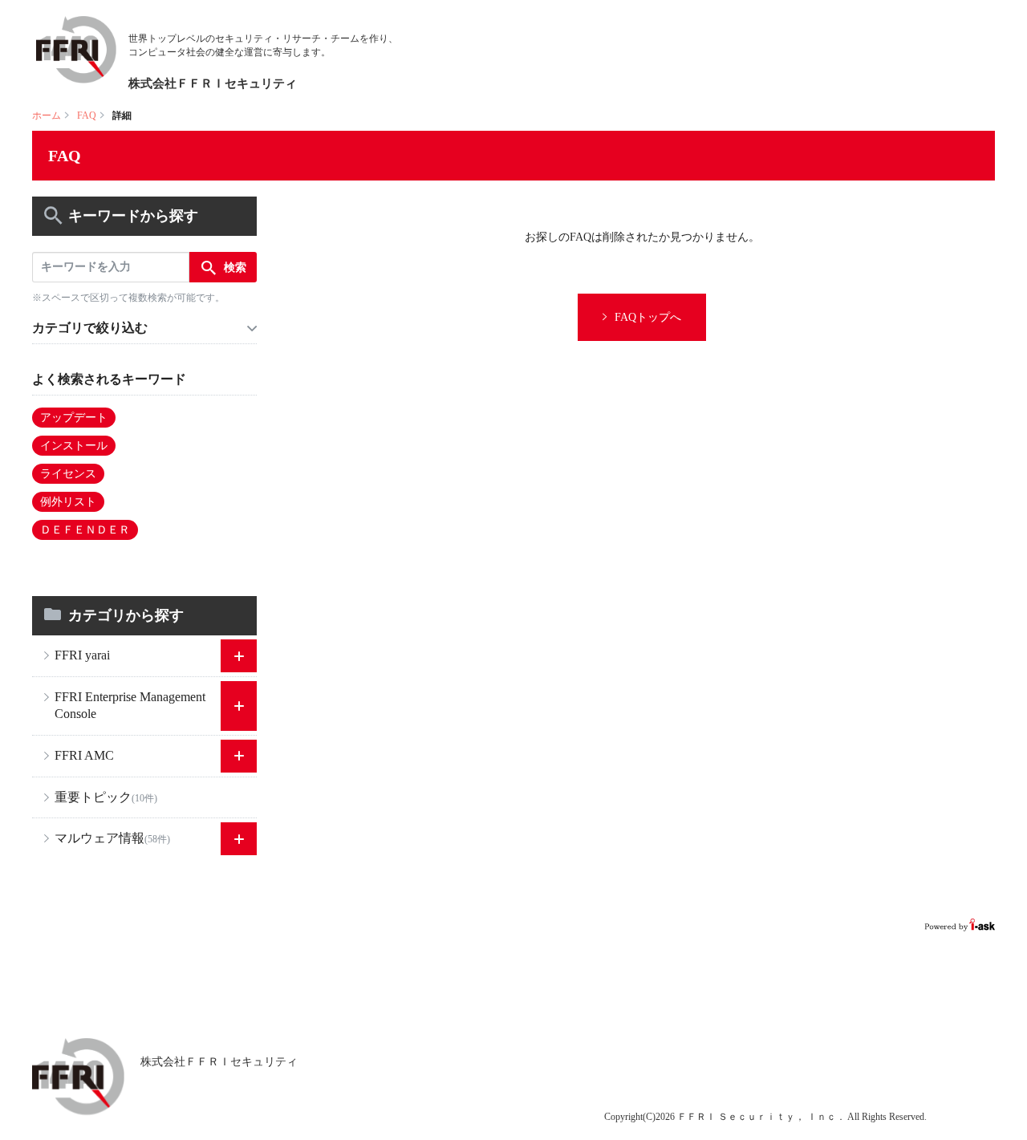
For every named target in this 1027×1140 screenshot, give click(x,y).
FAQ (86, 115)
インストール (74, 446)
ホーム (46, 115)
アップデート (74, 418)
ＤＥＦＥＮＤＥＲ (85, 530)
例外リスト (68, 502)
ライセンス (68, 474)
